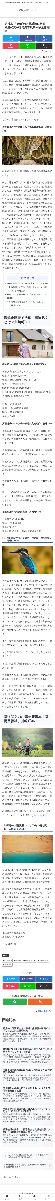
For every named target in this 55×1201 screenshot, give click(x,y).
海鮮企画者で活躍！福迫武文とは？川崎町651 (27, 283)
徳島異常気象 (30, 961)
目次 (23, 278)
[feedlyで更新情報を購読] (15, 1002)
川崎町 (18, 961)
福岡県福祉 (43, 961)
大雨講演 (8, 961)
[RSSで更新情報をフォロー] (40, 1002)
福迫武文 (8, 965)
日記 (6, 955)
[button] (49, 612)
